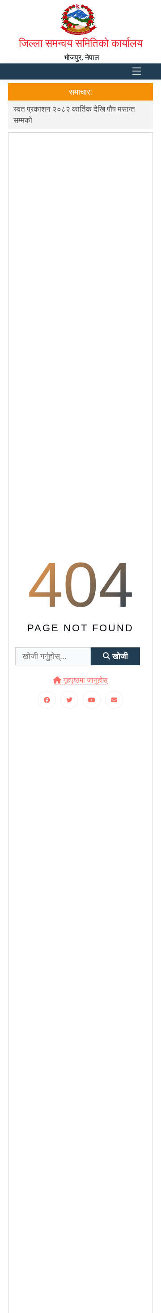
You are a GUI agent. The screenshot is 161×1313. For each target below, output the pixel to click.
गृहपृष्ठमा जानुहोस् (84, 680)
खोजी (119, 656)
